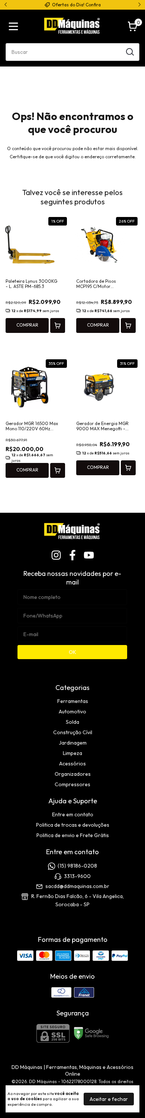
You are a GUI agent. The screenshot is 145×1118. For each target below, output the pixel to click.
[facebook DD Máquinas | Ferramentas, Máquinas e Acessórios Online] (72, 555)
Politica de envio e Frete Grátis (72, 835)
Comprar (27, 325)
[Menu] (15, 26)
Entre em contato (72, 814)
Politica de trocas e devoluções (72, 825)
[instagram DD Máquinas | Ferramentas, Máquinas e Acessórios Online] (56, 555)
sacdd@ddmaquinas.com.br (77, 886)
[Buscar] (129, 52)
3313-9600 (77, 876)
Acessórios (72, 763)
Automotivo (72, 711)
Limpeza (72, 753)
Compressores (72, 784)
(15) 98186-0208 (77, 866)
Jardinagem (73, 742)
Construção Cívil (72, 732)
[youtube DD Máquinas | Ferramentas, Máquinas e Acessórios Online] (89, 555)
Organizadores (73, 774)
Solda (72, 722)
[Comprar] (57, 325)
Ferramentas (72, 701)
